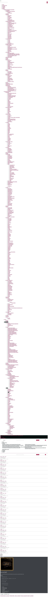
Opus (8, 341)
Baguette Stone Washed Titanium (13, 330)
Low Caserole (12, 172)
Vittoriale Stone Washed (11, 359)
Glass (9, 108)
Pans (8, 164)
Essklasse (9, 235)
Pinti (8, 392)
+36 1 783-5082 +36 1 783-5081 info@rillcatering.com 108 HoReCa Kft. (11, 435)
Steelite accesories (10, 267)
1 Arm (9, 39)
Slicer (9, 202)
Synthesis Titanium (11, 357)
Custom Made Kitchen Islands (14, 376)
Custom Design (4, 588)
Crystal (9, 144)
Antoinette (9, 222)
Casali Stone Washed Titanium (12, 333)
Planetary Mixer (12, 384)
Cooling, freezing (8, 44)
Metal (9, 109)
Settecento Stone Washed (11, 349)
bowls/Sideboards (8, 107)
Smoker (9, 12)
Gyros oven (9, 29)
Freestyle (9, 238)
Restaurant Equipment (7, 91)
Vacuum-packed (10, 73)
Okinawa (9, 252)
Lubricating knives (10, 212)
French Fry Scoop (10, 283)
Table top (9, 324)
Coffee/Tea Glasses (11, 366)
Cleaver (9, 195)
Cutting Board (10, 155)
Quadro (9, 261)
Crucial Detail (10, 231)
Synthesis (9, 138)
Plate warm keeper (10, 88)
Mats (8, 100)
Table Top (7, 297)
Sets (8, 291)
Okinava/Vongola (10, 412)
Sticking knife (10, 205)
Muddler (9, 101)
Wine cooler (9, 51)
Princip (9, 260)
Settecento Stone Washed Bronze (13, 350)
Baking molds (10, 207)
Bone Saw (9, 188)
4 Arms (9, 42)
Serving (9, 318)
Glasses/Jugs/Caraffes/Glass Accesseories (12, 364)
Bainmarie (9, 86)
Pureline (9, 415)
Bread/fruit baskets (10, 299)
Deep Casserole (12, 167)
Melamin (26, 447)
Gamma (9, 127)
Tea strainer (9, 314)
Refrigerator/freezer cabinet (12, 47)
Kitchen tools (8, 154)
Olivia (9, 131)
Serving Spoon (10, 290)
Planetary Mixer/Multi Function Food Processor (15, 67)
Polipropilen (9, 149)
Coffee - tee (9, 143)
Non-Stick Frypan (12, 174)
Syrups (7, 321)
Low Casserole (12, 173)
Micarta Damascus (10, 390)
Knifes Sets (9, 197)
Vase (8, 310)
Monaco (9, 249)
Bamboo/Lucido (10, 371)
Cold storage (10, 45)
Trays (34, 448)
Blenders (11, 379)
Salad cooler (10, 49)
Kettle (9, 65)
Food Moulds (10, 158)
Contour (9, 229)
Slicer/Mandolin (10, 182)
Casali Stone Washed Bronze (12, 332)
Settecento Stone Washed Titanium (13, 352)
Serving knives (10, 289)
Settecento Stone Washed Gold (12, 351)
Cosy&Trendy (10, 230)
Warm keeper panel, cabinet (12, 90)
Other (7, 69)
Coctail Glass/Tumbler (11, 365)
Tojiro (9, 396)
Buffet (9, 227)
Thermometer (10, 184)
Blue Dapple (10, 226)
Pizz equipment (37, 445)
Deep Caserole (12, 166)
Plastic (9, 110)
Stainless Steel (10, 151)
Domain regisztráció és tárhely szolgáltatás (27, 595)
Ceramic (9, 424)
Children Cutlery (10, 334)
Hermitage (9, 128)
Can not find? (3, 572)
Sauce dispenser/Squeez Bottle (12, 181)
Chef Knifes (9, 194)
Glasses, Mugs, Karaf (9, 141)
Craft (8, 402)
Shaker (9, 104)
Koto (8, 404)
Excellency (9, 403)
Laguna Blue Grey (10, 243)
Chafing (9, 116)
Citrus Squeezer (10, 97)
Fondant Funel (10, 157)
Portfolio (9, 257)
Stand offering (10, 121)
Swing (9, 137)
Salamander (9, 36)
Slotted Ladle (10, 292)
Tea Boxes (9, 433)
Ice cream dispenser (11, 211)
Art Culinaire (10, 370)
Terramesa (9, 270)
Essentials (9, 234)
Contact (3, 590)
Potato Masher (10, 286)
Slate (8, 112)
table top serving (10, 325)
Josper (26, 445)
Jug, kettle (9, 120)
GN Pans (7, 147)
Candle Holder (10, 300)
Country (9, 401)
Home (3, 4)
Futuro (9, 239)
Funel (9, 159)
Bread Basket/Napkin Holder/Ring (13, 323)
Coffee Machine (8, 38)
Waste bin (9, 311)
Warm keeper (8, 85)
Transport (7, 316)
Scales (7, 82)
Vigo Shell (9, 421)
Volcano (9, 275)
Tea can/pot (9, 313)
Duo (8, 232)
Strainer (9, 105)
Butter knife (9, 191)
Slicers (9, 80)
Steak (9, 394)
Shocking (9, 50)
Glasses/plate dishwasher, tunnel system (14, 54)
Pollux (9, 414)
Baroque (9, 224)
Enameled (9, 430)
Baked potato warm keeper (12, 87)
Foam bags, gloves (10, 210)
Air (8, 369)
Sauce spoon (10, 287)
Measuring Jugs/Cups (11, 161)
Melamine (9, 148)
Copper (9, 429)
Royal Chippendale (11, 134)
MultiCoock (9, 66)
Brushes (9, 209)
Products (3, 8)
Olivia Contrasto (10, 340)
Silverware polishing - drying (12, 55)
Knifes (7, 187)
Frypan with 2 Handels (13, 169)
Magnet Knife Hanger (11, 198)
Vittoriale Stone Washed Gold (12, 361)
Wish (8, 277)
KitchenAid (7, 59)
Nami (9, 411)
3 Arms (9, 41)
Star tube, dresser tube (11, 216)
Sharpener (9, 201)
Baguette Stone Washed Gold (12, 329)
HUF (1, 437)
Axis (8, 223)
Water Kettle (11, 387)
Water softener (10, 56)
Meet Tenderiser (10, 162)
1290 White (9, 220)
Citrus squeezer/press (11, 62)
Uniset (9, 272)
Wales (9, 140)
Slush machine (10, 19)
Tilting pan (9, 37)
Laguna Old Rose (10, 244)
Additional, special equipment (10, 11)
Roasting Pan (12, 178)
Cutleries (7, 122)
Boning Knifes (10, 189)
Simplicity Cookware (11, 264)
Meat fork (9, 285)
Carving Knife (10, 192)
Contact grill (10, 24)
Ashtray (9, 298)
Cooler (9, 46)
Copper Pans (12, 165)
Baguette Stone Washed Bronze (12, 328)
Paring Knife (10, 199)
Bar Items (7, 14)
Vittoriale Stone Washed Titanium (13, 362)
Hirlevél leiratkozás (5, 591)
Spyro (9, 266)
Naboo (9, 250)
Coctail (9, 142)
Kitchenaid (9, 389)
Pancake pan (12, 175)
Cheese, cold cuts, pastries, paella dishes (14, 117)
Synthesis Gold (10, 356)
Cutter (11, 382)
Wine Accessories (10, 106)
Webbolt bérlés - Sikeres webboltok (15, 595)
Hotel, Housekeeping (9, 152)
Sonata (9, 265)
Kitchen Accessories (9, 368)
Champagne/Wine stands (11, 96)
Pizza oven (9, 34)
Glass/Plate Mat (10, 304)
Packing (7, 70)
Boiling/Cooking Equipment (10, 21)
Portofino (9, 258)
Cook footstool (10, 26)
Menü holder (13, 302)
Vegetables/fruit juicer (11, 20)
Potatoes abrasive (10, 79)
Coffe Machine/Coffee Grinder (14, 381)
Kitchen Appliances (9, 374)
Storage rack (8, 84)
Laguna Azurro (10, 405)
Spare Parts (41, 447)
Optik (9, 253)
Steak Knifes (10, 204)
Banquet (7, 13)
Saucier (9, 308)
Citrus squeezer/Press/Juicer (14, 380)
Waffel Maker (12, 386)
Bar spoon (9, 94)
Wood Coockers (12, 377)
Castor (9, 400)
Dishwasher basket (9, 57)
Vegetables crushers (11, 81)
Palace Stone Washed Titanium (12, 345)
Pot (10, 177)
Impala (9, 129)
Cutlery (9, 118)
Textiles (7, 315)
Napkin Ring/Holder (11, 306)
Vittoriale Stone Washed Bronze (12, 360)
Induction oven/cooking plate (12, 30)
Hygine (7, 153)
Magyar (1, 438)
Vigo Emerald (10, 274)
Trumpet (9, 139)
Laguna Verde (10, 245)
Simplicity (9, 263)
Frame (9, 237)
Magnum (9, 247)
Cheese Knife (10, 193)
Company (3, 7)
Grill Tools (9, 160)
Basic (9, 225)
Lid (10, 171)
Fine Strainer (10, 156)
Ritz (8, 133)
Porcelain (9, 111)
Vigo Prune (9, 420)
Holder (9, 305)
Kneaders (9, 76)
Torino (9, 271)
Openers (9, 102)
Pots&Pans (7, 423)
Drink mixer (9, 17)
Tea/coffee (26, 448)
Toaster (9, 68)
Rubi (8, 347)
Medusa (9, 248)
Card (8, 301)
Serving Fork (10, 288)
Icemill (9, 18)
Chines (9, 228)
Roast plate (9, 35)
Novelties (3, 6)
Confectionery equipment (10, 43)
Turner (9, 296)
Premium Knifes (10, 200)
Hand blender (10, 75)
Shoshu (9, 262)
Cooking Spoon (10, 282)
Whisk (9, 186)
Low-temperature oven (11, 31)
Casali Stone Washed (11, 331)
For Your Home (4, 5)
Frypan (11, 168)
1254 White (9, 218)
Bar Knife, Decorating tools (12, 93)
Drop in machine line (11, 27)
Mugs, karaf (9, 145)
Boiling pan (9, 22)
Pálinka (7, 320)
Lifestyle (9, 408)
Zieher (9, 279)
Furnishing (7, 363)
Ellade (9, 126)
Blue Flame (11, 426)
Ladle (9, 284)
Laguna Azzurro (10, 242)
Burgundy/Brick (12, 427)
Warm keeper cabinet (11, 89)
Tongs (9, 295)
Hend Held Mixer (10, 64)
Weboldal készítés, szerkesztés (4, 595)
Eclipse (9, 233)
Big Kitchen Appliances (11, 375)
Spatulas (9, 293)
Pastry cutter (10, 215)
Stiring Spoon (10, 294)
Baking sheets (10, 208)
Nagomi (9, 391)
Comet (9, 372)
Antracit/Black (12, 425)
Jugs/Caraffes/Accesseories (12, 367)
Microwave (9, 32)
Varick (9, 273)
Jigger (9, 99)
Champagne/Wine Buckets (12, 95)
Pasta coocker (12, 176)
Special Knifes (10, 203)
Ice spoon (9, 98)
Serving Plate (10, 309)
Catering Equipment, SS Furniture (9, 9)
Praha (9, 259)
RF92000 (9, 393)
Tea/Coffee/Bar (8, 432)
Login (1, 436)
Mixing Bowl (10, 213)
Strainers (9, 183)
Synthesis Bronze (10, 355)
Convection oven (10, 25)
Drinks (5, 319)
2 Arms (9, 40)
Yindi (9, 278)
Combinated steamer (11, 23)
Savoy (9, 135)
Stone (9, 268)
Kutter (9, 77)
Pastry (7, 206)
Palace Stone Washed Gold (12, 344)
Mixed (9, 130)
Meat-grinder (10, 78)
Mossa (9, 409)
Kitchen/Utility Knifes (11, 196)
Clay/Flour (11, 428)
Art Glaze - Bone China (11, 399)
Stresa (9, 136)
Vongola (9, 276)
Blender (9, 16)
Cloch (9, 303)
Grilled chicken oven (11, 28)
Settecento (9, 348)
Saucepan (11, 179)
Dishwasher (8, 52)
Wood (9, 113)
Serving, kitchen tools (9, 280)
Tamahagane (10, 395)
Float (8, 236)
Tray (8, 326)
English (4, 438)
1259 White (9, 219)
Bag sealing (9, 72)
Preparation (7, 74)
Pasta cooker (10, 33)
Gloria (9, 240)
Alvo (8, 221)
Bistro (9, 125)
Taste (8, 269)
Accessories (8, 10)
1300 (8, 123)
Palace (9, 132)
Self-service (7, 83)
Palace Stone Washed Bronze (12, 343)
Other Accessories (10, 103)
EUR (3, 437)
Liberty (9, 338)
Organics (9, 254)
